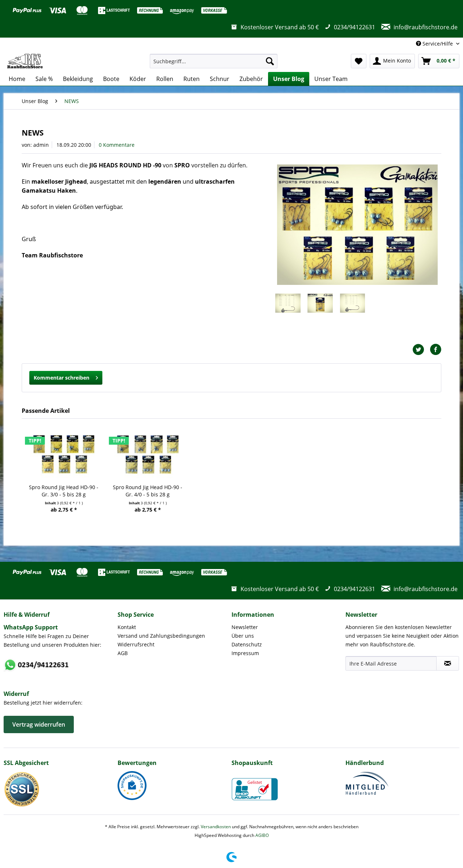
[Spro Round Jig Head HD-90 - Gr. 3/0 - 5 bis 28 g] (63, 454)
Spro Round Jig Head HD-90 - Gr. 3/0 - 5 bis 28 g (63, 491)
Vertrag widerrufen (38, 724)
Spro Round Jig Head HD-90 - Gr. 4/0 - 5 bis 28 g (147, 491)
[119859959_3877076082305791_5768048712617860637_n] (357, 224)
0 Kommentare (117, 144)
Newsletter (245, 627)
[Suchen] (269, 61)
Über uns (243, 635)
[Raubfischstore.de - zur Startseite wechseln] (25, 61)
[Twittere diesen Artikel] (421, 349)
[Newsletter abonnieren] (447, 663)
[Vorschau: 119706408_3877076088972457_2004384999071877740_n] (352, 306)
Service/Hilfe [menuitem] (437, 43)
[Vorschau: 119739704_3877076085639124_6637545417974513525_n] (320, 306)
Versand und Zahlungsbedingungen (161, 635)
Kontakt (127, 627)
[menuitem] (213, 61)
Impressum (245, 653)
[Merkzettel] (358, 61)
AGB (123, 653)
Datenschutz (247, 644)
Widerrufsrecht (136, 644)
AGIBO (262, 835)
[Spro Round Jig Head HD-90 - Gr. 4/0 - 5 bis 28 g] (147, 454)
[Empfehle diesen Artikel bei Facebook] (435, 349)
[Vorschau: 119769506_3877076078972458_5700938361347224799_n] (287, 306)
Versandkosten (216, 827)
